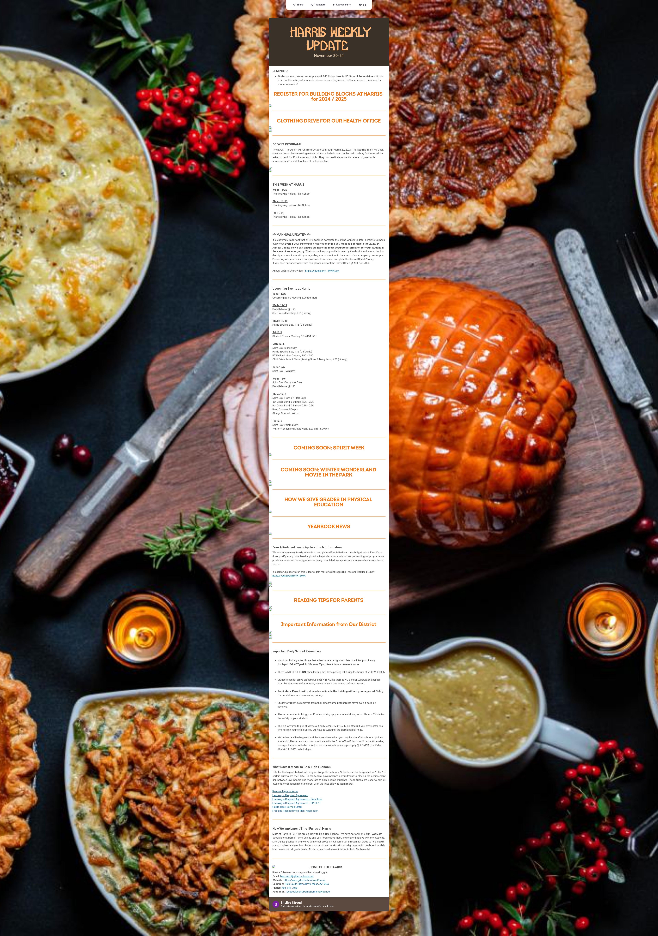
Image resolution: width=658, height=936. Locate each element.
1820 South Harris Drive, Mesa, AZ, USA (306, 883)
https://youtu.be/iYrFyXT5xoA (289, 575)
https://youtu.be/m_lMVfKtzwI (322, 270)
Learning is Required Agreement (290, 795)
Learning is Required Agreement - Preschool (297, 799)
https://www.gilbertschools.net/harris (304, 880)
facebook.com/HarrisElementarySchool (308, 891)
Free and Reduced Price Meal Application (295, 810)
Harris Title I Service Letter (287, 806)
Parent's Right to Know (285, 791)
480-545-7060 (289, 887)
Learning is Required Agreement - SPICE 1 (296, 803)
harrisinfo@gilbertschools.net (297, 876)
